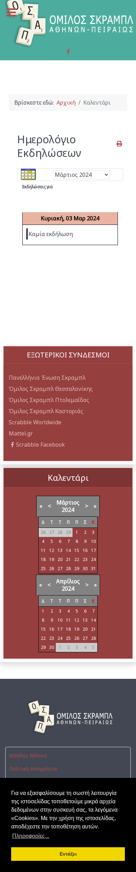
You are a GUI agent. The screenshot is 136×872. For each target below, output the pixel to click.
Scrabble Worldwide (35, 422)
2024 (68, 510)
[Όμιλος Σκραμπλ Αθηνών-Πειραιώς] (68, 716)
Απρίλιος (68, 581)
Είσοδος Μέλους (28, 755)
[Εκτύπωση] (119, 143)
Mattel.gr (21, 433)
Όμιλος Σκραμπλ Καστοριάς (46, 411)
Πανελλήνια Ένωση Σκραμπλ (47, 377)
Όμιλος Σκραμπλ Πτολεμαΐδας (49, 400)
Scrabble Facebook (40, 444)
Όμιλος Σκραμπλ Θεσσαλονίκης (51, 389)
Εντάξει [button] (68, 854)
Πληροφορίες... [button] (30, 836)
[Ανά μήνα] (28, 174)
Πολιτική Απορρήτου (33, 768)
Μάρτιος (68, 502)
